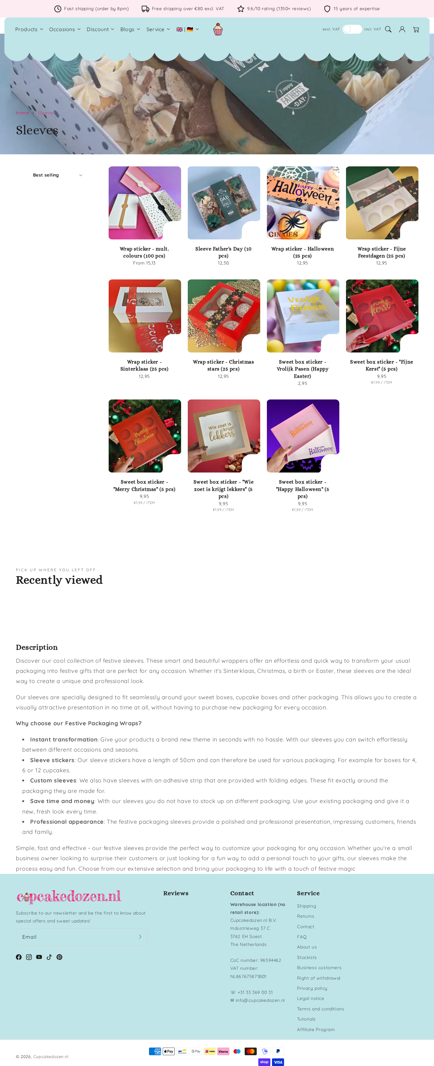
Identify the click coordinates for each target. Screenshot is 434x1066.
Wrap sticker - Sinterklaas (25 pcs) (144, 365)
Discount (98, 29)
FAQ (302, 937)
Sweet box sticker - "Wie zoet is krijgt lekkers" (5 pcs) (223, 489)
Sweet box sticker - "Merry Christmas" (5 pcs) (144, 485)
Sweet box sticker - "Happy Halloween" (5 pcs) (302, 489)
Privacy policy (312, 988)
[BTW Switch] (352, 29)
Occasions (62, 29)
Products (26, 29)
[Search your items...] (388, 29)
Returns (305, 916)
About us (307, 947)
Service (155, 29)
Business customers (319, 967)
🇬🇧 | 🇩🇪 (184, 29)
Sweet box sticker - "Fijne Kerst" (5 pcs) (381, 365)
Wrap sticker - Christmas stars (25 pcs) (223, 365)
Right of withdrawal (318, 978)
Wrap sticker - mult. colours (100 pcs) (144, 252)
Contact (305, 926)
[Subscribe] (140, 936)
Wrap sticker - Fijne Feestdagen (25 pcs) (381, 252)
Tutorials (306, 1019)
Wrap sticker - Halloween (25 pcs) (302, 252)
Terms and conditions (320, 1009)
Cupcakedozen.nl (51, 1056)
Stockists (307, 957)
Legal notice (310, 998)
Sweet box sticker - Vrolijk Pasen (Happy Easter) (303, 369)
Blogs (127, 29)
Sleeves (46, 113)
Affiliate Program (316, 1029)
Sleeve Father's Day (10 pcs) (223, 252)
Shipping (306, 906)
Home (22, 113)
